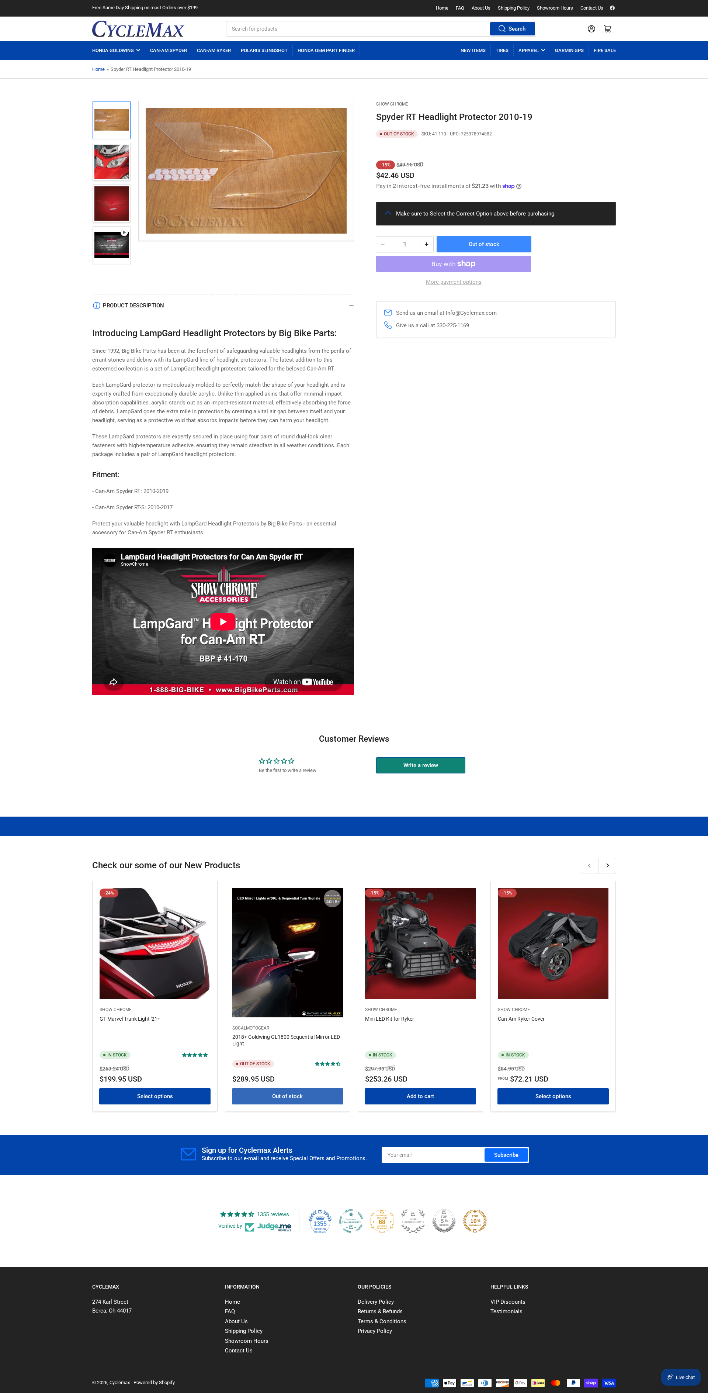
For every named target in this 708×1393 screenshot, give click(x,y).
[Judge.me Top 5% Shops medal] (444, 1221)
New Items (473, 50)
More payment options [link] (454, 282)
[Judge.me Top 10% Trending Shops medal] (475, 1221)
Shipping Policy (514, 8)
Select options (155, 1096)
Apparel (528, 50)
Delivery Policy (376, 1302)
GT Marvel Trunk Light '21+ (130, 1018)
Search (517, 28)
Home (442, 8)
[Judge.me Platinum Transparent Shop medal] (351, 1221)
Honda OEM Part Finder (326, 50)
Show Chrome (392, 104)
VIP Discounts (507, 1302)
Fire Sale (605, 50)
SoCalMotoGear (250, 1027)
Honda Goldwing (113, 50)
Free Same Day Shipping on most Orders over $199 (145, 7)
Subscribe (506, 1155)
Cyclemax (120, 1382)
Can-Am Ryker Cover (521, 1018)
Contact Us (591, 8)
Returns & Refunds (380, 1311)
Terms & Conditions (382, 1321)
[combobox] (381, 29)
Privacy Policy (375, 1331)
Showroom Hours (555, 8)
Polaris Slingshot (264, 50)
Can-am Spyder (168, 50)
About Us (481, 8)
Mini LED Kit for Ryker (389, 1018)
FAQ (460, 8)
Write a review (420, 765)
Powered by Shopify (154, 1382)
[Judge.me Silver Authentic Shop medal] (413, 1221)
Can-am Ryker (214, 50)
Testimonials (506, 1311)
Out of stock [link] (287, 1096)
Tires (502, 50)
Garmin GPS (569, 50)
